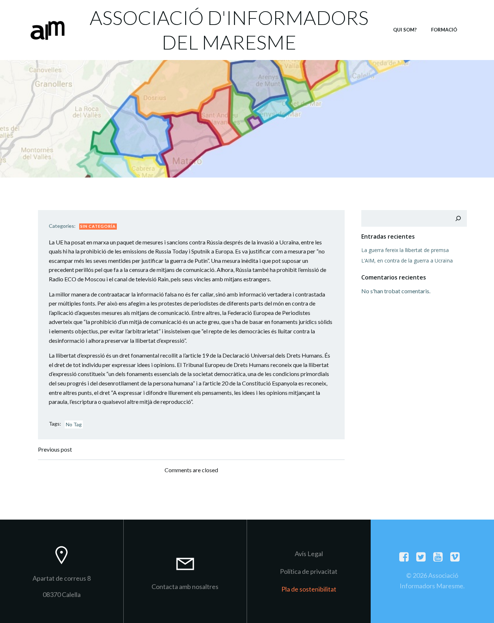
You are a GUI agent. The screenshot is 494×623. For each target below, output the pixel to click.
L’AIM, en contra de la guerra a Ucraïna (407, 260)
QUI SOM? (405, 30)
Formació (444, 30)
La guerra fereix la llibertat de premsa (405, 250)
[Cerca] (458, 218)
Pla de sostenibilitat (308, 589)
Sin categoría (98, 226)
